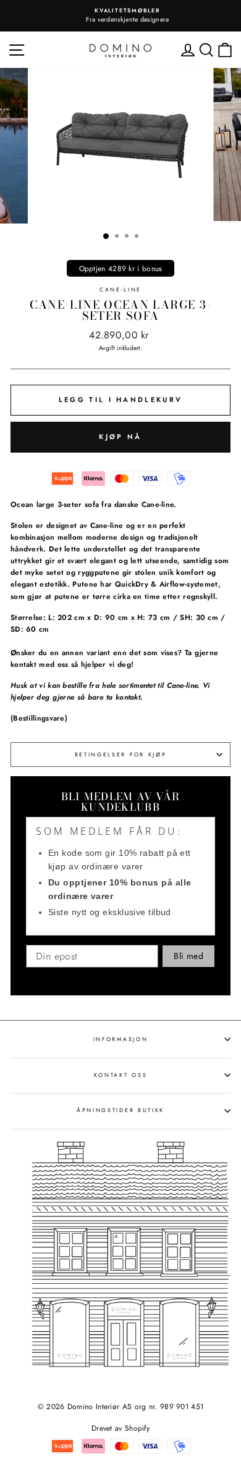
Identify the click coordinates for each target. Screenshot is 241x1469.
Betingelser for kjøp (121, 754)
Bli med (188, 956)
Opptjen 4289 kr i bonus (121, 268)
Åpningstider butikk (120, 1110)
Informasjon (120, 1039)
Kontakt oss (120, 1075)
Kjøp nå (120, 437)
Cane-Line (120, 289)
